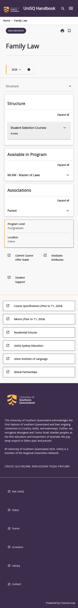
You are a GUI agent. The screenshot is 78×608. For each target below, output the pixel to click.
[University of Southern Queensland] (11, 10)
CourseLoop (68, 603)
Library (16, 565)
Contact (16, 584)
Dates (15, 510)
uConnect (17, 547)
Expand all (63, 114)
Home (6, 20)
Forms (16, 528)
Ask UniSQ (18, 491)
